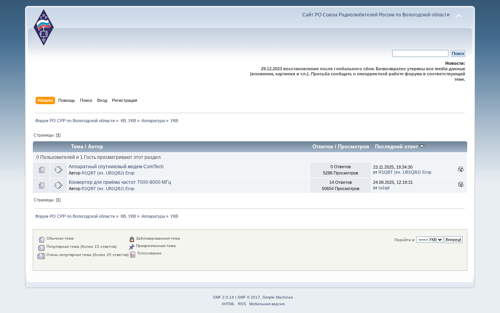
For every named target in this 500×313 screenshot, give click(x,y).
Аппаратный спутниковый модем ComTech (116, 166)
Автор (95, 146)
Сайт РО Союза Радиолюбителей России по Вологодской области (376, 15)
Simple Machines (277, 297)
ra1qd (384, 187)
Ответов (322, 146)
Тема (77, 146)
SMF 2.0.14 (223, 297)
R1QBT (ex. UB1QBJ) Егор (108, 173)
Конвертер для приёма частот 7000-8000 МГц (120, 182)
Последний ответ (397, 146)
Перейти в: (405, 240)
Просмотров (353, 146)
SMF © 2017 (249, 297)
